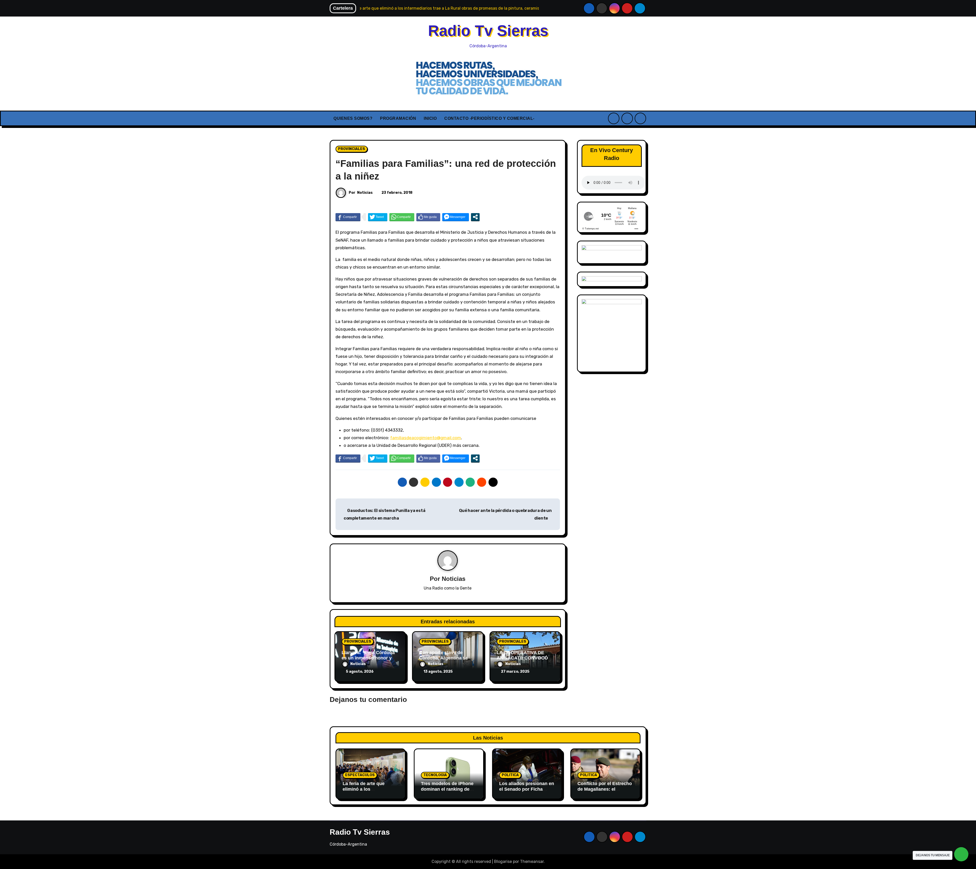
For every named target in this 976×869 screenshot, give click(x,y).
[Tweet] (377, 217)
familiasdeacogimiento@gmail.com (425, 437)
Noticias (365, 192)
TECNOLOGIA (435, 775)
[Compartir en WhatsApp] (401, 217)
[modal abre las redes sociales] (475, 217)
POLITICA (510, 775)
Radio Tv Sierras (488, 30)
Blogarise (503, 861)
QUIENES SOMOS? (352, 118)
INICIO (430, 118)
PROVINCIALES (351, 149)
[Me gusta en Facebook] (428, 217)
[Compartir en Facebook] (348, 217)
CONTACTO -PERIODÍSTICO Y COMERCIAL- (489, 118)
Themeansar (532, 861)
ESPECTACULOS (360, 775)
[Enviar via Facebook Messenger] (455, 217)
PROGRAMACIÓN (398, 118)
